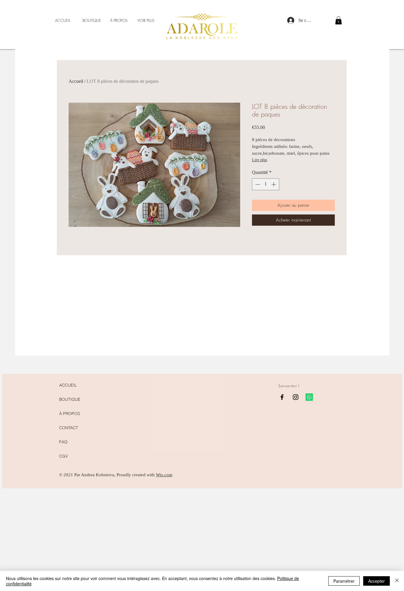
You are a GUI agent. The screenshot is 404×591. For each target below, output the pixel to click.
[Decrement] (257, 184)
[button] (338, 20)
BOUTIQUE (69, 399)
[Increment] (274, 184)
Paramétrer (344, 581)
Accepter (376, 581)
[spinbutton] (265, 184)
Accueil (76, 81)
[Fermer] (396, 581)
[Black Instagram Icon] (295, 397)
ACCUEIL (68, 385)
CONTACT (68, 427)
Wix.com (164, 474)
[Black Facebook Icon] (282, 397)
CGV (63, 456)
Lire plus (259, 160)
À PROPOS (69, 413)
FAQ (63, 442)
